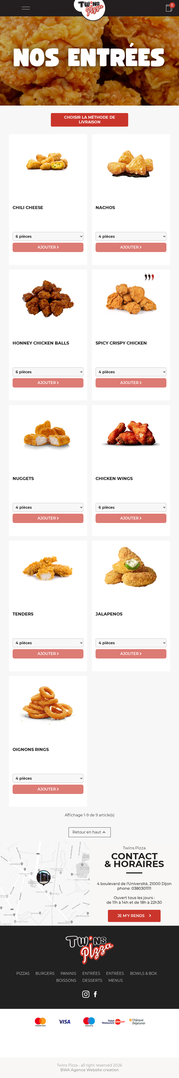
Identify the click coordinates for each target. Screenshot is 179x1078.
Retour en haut (89, 832)
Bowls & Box (143, 973)
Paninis (68, 973)
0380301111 (141, 888)
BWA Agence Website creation (89, 1070)
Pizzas (23, 973)
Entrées (91, 973)
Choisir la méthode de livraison (89, 119)
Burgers (45, 973)
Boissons (66, 980)
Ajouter (47, 247)
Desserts (92, 980)
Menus (115, 980)
